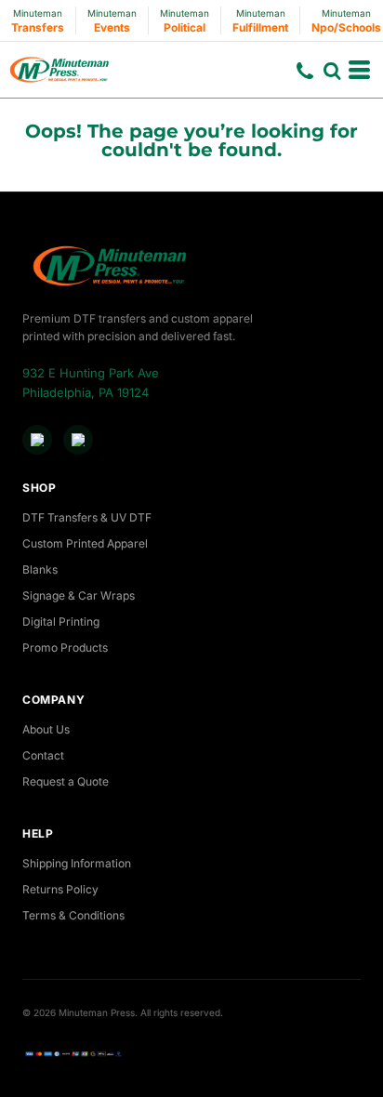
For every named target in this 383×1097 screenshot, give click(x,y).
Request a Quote (65, 781)
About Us (46, 729)
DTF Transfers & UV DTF (87, 517)
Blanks (40, 569)
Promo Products (65, 647)
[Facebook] (37, 440)
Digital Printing (60, 621)
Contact (43, 755)
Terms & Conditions (73, 915)
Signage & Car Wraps (78, 595)
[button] (332, 70)
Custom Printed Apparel (85, 543)
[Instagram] (78, 440)
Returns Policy (60, 889)
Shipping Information (76, 863)
